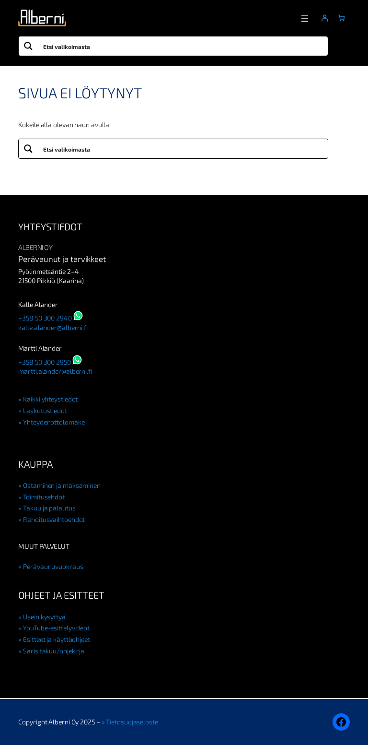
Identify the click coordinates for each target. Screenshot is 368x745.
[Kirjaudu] (324, 18)
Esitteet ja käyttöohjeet (56, 639)
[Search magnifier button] (28, 46)
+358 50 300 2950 (44, 362)
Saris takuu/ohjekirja (53, 651)
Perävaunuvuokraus (53, 566)
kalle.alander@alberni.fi (53, 327)
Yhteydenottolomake (53, 422)
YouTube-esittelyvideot (56, 628)
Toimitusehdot (44, 497)
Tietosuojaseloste (132, 722)
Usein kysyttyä (44, 617)
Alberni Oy (35, 247)
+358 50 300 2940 (44, 318)
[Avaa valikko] (304, 18)
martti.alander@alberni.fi (55, 371)
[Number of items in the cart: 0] (341, 18)
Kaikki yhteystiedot (50, 399)
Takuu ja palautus (49, 508)
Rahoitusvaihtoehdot (54, 519)
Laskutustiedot (45, 410)
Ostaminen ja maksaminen (62, 485)
